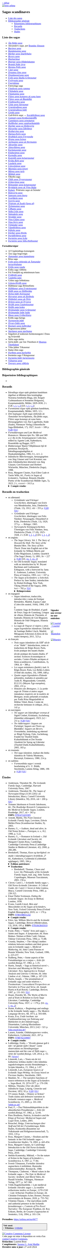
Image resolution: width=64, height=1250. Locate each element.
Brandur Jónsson (36, 45)
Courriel (55, 626)
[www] (15, 1056)
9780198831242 (23, 915)
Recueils (18, 26)
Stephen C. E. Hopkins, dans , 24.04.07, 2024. (28, 486)
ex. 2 (34, 559)
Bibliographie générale (18, 21)
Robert (11, 190)
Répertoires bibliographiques (27, 23)
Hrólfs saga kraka (16, 307)
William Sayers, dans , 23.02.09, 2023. (28, 1040)
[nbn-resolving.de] (16, 1029)
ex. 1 (28, 559)
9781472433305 (23, 815)
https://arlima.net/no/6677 (26, 1219)
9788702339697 (23, 1038)
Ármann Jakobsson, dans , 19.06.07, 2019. (26, 928)
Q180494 (18, 1228)
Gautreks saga (14, 277)
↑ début (5, 3)
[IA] (16, 430)
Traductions (19, 29)
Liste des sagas (15, 18)
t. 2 (19, 406)
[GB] (10, 430)
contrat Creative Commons (14, 1239)
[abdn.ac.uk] (14, 1104)
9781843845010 (39, 925)
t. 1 (15, 406)
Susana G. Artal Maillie (28, 1244)
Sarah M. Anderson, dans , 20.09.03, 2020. (26, 917)
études (17, 31)
